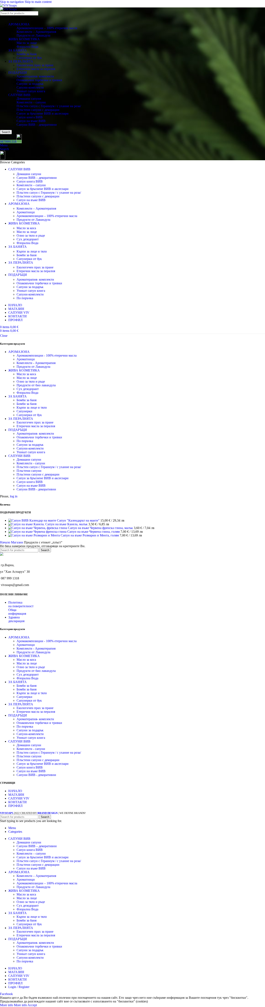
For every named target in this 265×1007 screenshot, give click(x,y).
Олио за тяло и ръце (31, 235)
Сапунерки (24, 411)
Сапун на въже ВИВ (31, 121)
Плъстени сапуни (29, 470)
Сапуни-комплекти (30, 87)
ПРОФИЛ (15, 806)
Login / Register (18, 987)
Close (3, 335)
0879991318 (8, 141)
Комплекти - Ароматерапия (36, 363)
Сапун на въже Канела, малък (66, 524)
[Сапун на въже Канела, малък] (26, 524)
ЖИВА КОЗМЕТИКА (24, 39)
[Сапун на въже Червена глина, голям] (37, 531)
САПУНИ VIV (18, 798)
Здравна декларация (16, 619)
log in (13, 496)
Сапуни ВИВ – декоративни (37, 124)
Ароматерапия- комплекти (35, 76)
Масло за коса (26, 228)
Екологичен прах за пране (35, 65)
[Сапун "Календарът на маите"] (32, 520)
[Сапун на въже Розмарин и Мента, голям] (34, 535)
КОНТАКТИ (17, 802)
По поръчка (25, 298)
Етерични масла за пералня (36, 69)
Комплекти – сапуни (31, 102)
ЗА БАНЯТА (17, 50)
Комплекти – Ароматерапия (36, 31)
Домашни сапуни (29, 98)
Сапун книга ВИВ (30, 117)
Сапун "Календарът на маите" (78, 520)
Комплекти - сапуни (31, 463)
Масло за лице (27, 43)
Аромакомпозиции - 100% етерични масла (47, 355)
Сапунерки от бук (29, 57)
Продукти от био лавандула (36, 385)
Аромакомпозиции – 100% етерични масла (47, 28)
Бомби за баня (26, 54)
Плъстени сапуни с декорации (38, 109)
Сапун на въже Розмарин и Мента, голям (90, 535)
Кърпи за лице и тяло (32, 251)
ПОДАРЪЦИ (17, 72)
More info (13, 1005)
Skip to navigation (12, 2)
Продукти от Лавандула (33, 35)
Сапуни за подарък (30, 83)
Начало (5, 542)
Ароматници (26, 212)
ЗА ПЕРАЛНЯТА (20, 61)
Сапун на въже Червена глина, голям (93, 531)
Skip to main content (38, 2)
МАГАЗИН (16, 794)
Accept (32, 1005)
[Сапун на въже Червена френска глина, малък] (38, 528)
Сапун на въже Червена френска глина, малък (101, 528)
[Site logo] (8, 5)
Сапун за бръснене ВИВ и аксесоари (43, 113)
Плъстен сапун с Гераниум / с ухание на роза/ (49, 106)
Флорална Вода (27, 46)
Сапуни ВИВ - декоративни (36, 489)
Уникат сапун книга (31, 91)
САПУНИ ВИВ (19, 95)
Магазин (17, 542)
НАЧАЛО (15, 791)
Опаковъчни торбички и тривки (39, 80)
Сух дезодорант (28, 239)
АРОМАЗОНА (19, 24)
